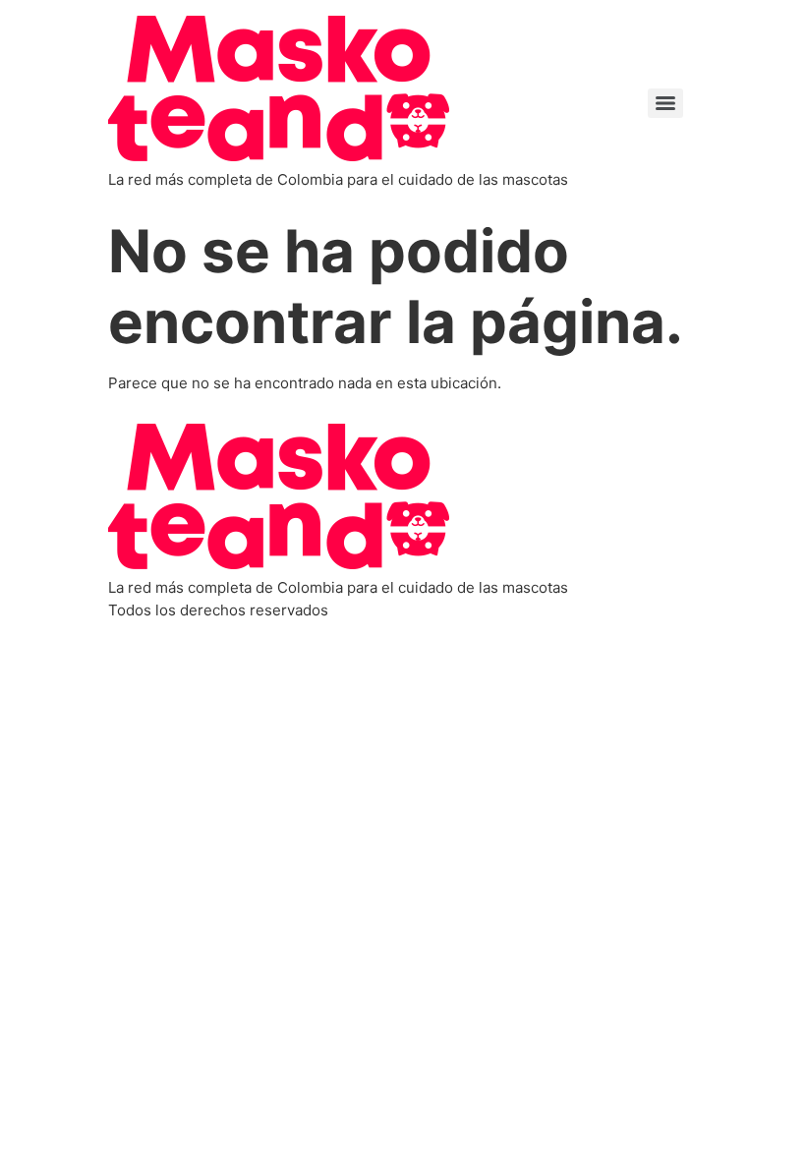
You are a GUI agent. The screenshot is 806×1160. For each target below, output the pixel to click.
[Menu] (665, 103)
